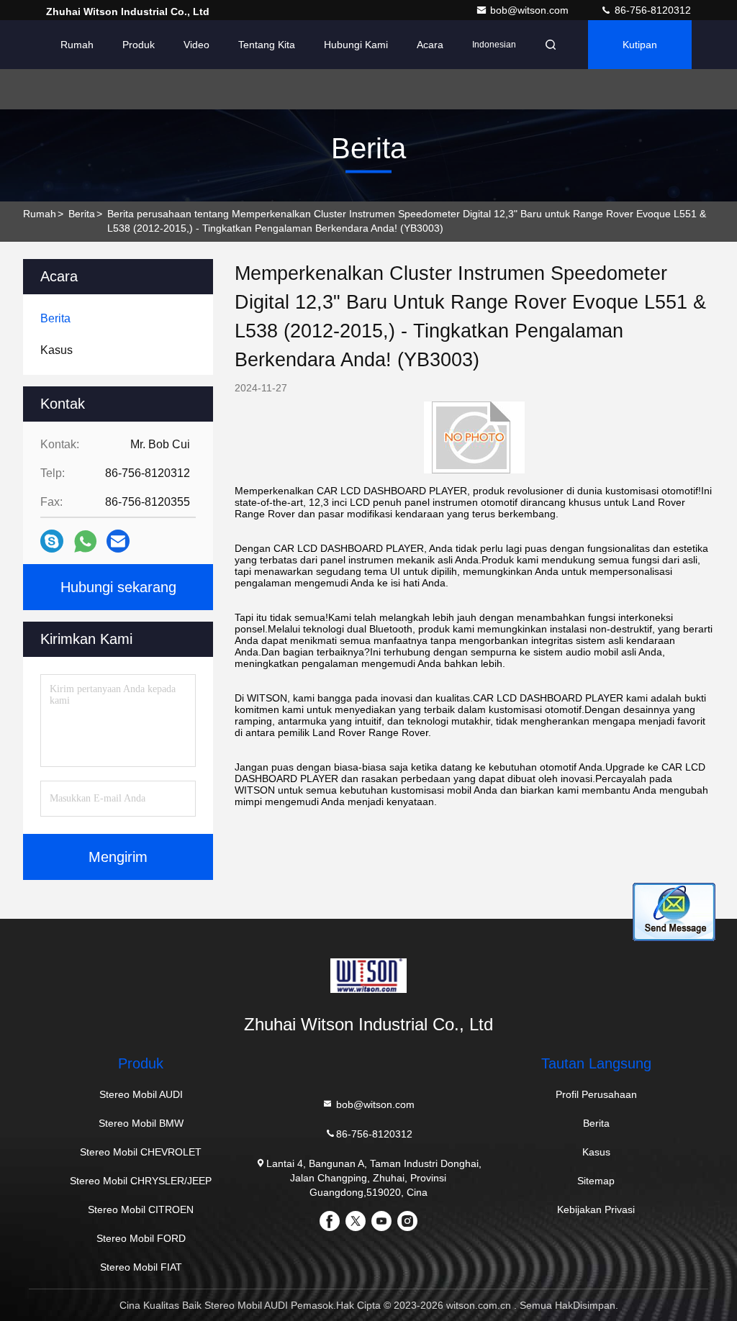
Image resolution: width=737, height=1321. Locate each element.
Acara (430, 44)
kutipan (640, 44)
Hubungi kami (356, 44)
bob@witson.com (530, 10)
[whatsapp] (85, 541)
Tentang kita (266, 44)
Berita (81, 213)
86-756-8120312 (651, 10)
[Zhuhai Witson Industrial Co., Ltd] (368, 975)
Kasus (596, 1152)
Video (196, 44)
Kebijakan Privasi (596, 1209)
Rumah (77, 44)
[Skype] (51, 541)
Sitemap (596, 1180)
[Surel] (118, 541)
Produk (138, 44)
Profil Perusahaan (596, 1094)
